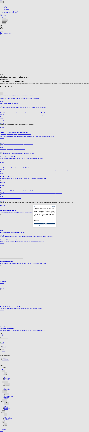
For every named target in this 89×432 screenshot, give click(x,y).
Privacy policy (53, 206)
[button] (35, 206)
